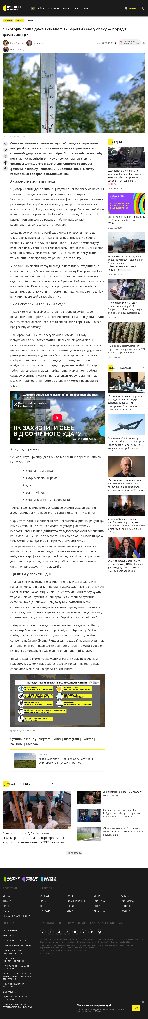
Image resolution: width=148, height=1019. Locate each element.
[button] (5, 144)
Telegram (43, 739)
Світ (42, 906)
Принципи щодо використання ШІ (13, 952)
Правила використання (17, 945)
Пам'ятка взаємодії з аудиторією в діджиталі (17, 1005)
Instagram (71, 739)
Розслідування (76, 900)
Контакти (9, 935)
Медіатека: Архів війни (16, 916)
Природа (45, 910)
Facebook (32, 744)
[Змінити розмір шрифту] (143, 43)
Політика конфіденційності (14, 959)
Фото (6, 910)
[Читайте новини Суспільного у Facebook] (51, 932)
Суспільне (92, 947)
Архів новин (10, 930)
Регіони (67, 8)
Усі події (45, 895)
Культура (99, 910)
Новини (125, 910)
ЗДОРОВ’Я (8, 20)
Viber (57, 739)
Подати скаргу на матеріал (13, 985)
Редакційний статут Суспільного (15, 998)
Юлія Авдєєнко (17, 43)
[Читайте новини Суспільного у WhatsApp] (99, 932)
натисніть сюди (80, 950)
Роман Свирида (18, 49)
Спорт (70, 910)
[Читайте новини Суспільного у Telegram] (91, 932)
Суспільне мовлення (15, 940)
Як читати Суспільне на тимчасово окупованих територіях (18, 976)
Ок (136, 1008)
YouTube (16, 744)
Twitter (87, 739)
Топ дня (71, 895)
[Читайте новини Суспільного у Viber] (83, 932)
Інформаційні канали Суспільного (16, 967)
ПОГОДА (20, 20)
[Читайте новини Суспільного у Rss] (43, 932)
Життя (30, 20)
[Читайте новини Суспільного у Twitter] (59, 932)
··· (115, 8)
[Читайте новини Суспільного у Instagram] (67, 932)
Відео (77, 8)
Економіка (127, 900)
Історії (97, 906)
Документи (10, 991)
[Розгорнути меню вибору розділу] (33, 8)
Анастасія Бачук (42, 43)
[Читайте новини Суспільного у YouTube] (75, 932)
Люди (70, 906)
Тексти (87, 8)
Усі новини (53, 8)
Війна (41, 8)
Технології (127, 906)
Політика (99, 900)
